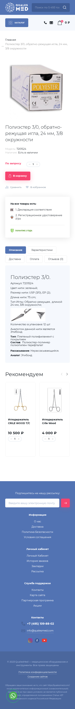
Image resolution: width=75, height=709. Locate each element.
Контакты (38, 590)
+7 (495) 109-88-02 (40, 623)
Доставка (37, 526)
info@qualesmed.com (40, 630)
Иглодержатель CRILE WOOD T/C (19, 421)
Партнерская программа (37, 600)
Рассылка (37, 571)
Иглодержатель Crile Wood (52, 421)
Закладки (38, 566)
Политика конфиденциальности (37, 672)
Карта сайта (37, 595)
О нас (37, 521)
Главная (10, 39)
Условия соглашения (37, 537)
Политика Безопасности (37, 532)
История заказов (37, 561)
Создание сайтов (38, 676)
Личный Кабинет (37, 555)
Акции (37, 605)
